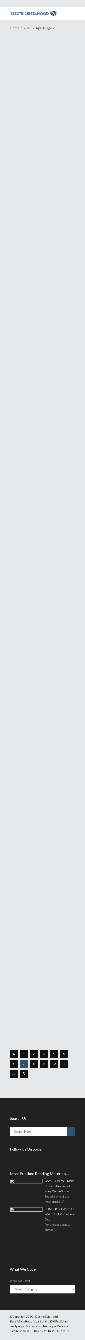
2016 (27, 28)
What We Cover (20, 1280)
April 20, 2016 (28, 707)
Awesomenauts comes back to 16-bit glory (42, 62)
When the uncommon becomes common (35, 697)
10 (54, 1063)
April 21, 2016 (28, 71)
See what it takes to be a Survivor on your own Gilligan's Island (42, 420)
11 (64, 1063)
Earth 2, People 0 (30, 619)
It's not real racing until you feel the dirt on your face (40, 520)
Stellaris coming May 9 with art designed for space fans (40, 165)
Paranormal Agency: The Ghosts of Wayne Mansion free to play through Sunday (40, 885)
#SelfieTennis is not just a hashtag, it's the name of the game (42, 981)
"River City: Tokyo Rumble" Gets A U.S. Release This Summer (38, 332)
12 (13, 1073)
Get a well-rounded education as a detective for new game (42, 792)
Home (14, 28)
